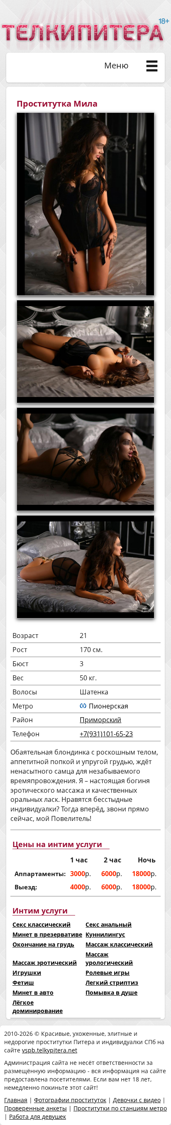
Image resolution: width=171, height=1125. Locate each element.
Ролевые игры (107, 972)
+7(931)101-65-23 (106, 733)
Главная (15, 1100)
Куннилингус (105, 934)
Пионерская (108, 706)
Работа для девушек (37, 1116)
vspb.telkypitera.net (49, 1050)
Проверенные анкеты (35, 1108)
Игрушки (26, 972)
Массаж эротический (44, 963)
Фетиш (23, 982)
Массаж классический (119, 944)
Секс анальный (109, 924)
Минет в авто (33, 992)
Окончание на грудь (43, 944)
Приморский (100, 719)
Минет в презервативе (47, 934)
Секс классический (41, 924)
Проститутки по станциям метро (120, 1108)
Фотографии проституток (70, 1100)
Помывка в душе (111, 992)
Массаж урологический (109, 958)
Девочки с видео (137, 1100)
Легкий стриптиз (112, 982)
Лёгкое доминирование (37, 1006)
